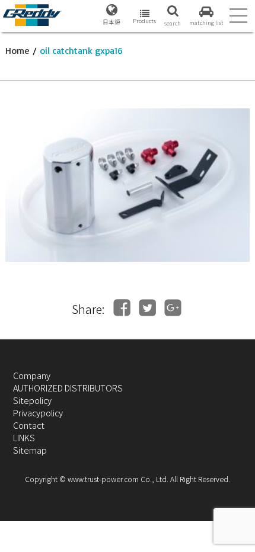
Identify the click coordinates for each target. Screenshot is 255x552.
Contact (28, 425)
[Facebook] (122, 307)
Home (17, 50)
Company (31, 375)
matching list (206, 22)
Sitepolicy (32, 400)
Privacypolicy (38, 412)
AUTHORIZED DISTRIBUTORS (68, 387)
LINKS (24, 437)
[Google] (173, 307)
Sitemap (30, 450)
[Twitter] (147, 307)
